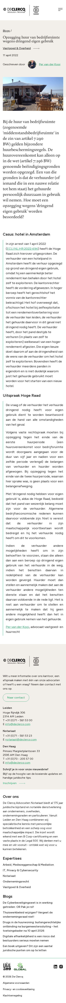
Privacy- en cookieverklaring (18, 989)
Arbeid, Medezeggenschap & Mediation (28, 864)
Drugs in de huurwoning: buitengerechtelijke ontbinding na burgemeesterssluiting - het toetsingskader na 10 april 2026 (32, 926)
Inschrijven (10, 783)
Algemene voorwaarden (16, 982)
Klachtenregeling (12, 995)
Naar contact (16, 697)
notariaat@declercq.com (21, 739)
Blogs (6, 30)
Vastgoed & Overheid (17, 48)
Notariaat (9, 876)
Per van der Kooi (17, 627)
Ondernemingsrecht (16, 881)
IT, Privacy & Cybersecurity (20, 870)
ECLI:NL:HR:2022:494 (22, 249)
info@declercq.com (17, 724)
